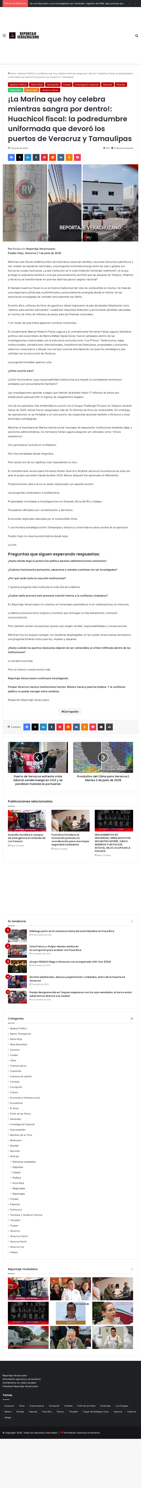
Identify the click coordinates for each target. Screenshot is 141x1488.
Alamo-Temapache (20, 1033)
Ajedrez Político (26, 73)
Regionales (15, 90)
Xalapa (14, 1252)
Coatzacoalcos (18, 1065)
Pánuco (60, 1411)
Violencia (131, 1411)
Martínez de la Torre (21, 1135)
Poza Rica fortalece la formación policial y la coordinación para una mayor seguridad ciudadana (70, 839)
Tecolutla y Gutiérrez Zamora (26, 1215)
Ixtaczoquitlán (17, 1129)
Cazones (15, 1049)
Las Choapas (122, 1405)
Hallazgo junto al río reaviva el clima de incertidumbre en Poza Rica (71, 931)
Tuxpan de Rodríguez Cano (96, 1411)
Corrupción (53, 84)
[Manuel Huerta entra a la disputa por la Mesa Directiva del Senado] (70, 1337)
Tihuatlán (15, 1220)
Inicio (13, 73)
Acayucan (9, 1405)
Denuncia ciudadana (24, 1161)
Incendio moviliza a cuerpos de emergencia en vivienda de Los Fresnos (27, 838)
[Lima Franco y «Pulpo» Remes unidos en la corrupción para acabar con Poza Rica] (17, 951)
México (8, 1411)
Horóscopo (105, 1405)
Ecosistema (16, 1103)
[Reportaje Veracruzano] (25, 35)
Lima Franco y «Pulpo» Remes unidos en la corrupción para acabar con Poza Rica (55, 948)
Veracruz (15, 1231)
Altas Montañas (18, 1044)
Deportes (18, 1167)
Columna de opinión (21, 1076)
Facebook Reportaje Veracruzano (20, 1386)
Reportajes (31, 90)
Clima (13, 1060)
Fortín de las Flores (20, 1113)
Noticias (121, 84)
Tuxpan (14, 1225)
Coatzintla (15, 1071)
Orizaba (14, 1199)
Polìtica (17, 1177)
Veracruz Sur (17, 1246)
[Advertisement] (86, 33)
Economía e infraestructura (25, 1097)
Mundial (14, 1145)
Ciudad (14, 1055)
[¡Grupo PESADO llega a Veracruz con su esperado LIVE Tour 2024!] (17, 966)
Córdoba (14, 1081)
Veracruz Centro (19, 1236)
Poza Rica (18, 1183)
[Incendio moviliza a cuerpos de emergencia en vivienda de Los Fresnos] (27, 820)
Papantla (15, 1204)
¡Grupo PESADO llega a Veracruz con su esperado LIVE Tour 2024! (70, 961)
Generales (15, 1119)
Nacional (107, 84)
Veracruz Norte (50, 90)
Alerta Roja (36, 84)
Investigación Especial (87, 84)
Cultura (14, 1092)
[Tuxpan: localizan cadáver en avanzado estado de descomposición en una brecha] (28, 1337)
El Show (14, 1108)
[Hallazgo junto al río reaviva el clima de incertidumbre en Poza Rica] (17, 935)
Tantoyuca (16, 1209)
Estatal (66, 84)
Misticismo (16, 1140)
